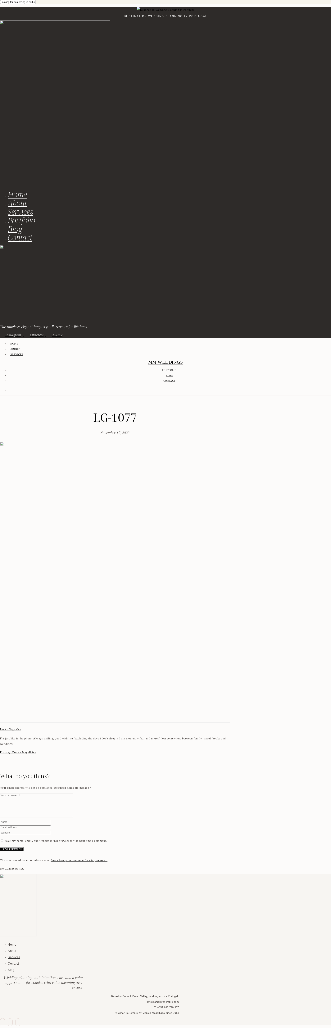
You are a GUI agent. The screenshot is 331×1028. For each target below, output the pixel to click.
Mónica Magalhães (10, 729)
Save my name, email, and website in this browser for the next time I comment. (56, 840)
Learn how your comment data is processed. (79, 860)
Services (20, 211)
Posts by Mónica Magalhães (18, 752)
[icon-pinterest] (10, 1022)
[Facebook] (2, 715)
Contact (20, 237)
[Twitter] (7, 715)
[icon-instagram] (17, 1022)
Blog (15, 229)
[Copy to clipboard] (16, 715)
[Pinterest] (11, 715)
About (17, 203)
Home (17, 194)
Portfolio (21, 220)
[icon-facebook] (2, 1022)
